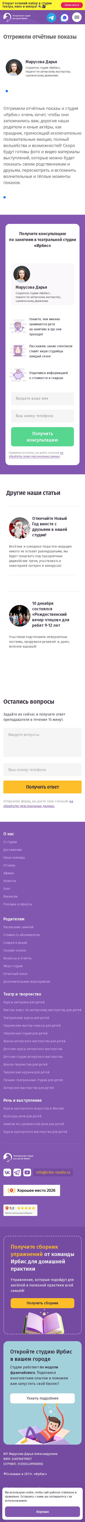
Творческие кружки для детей (26, 1072)
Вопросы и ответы (17, 958)
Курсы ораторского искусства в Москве (33, 1108)
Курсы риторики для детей (23, 1002)
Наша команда (14, 858)
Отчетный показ (15, 974)
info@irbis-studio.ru (53, 1172)
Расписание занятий (18, 927)
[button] (77, 17)
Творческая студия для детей (25, 1033)
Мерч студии (12, 966)
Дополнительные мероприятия (26, 982)
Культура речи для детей (22, 1116)
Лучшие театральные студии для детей (33, 1080)
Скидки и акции (15, 943)
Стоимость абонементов (21, 935)
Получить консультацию (42, 437)
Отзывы (9, 865)
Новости (9, 881)
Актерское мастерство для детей (28, 1088)
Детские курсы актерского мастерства (32, 1049)
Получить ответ (42, 787)
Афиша (8, 873)
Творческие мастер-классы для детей (32, 1026)
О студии (10, 842)
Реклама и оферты (17, 904)
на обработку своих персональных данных (36, 454)
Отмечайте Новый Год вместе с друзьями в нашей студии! (49, 526)
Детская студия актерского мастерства (33, 1057)
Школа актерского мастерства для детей (34, 1041)
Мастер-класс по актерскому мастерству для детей (42, 1010)
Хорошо (42, 1512)
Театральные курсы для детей (26, 1018)
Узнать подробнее (42, 1398)
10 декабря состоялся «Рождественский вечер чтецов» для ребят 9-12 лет (50, 614)
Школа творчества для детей (25, 1064)
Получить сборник (42, 1303)
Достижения (12, 850)
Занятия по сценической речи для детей (33, 1124)
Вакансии (10, 896)
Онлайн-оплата (14, 950)
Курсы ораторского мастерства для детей (35, 1132)
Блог (6, 889)
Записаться (72, 5)
